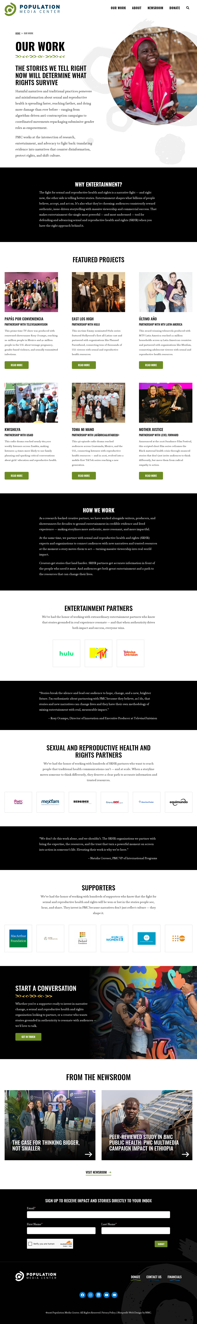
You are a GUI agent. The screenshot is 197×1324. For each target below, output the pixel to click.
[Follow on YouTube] (106, 1295)
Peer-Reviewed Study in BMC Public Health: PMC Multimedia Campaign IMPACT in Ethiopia (144, 1142)
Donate (135, 1277)
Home (17, 33)
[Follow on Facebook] (82, 1295)
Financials (175, 1277)
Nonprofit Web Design (130, 1312)
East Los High (83, 318)
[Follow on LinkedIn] (98, 1295)
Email (31, 1208)
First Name (34, 1224)
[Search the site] (187, 9)
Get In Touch (28, 1037)
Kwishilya (12, 429)
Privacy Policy (109, 1312)
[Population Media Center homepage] (32, 9)
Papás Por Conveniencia (24, 318)
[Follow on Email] (114, 1295)
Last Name (109, 1224)
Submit (161, 1244)
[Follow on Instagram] (90, 1295)
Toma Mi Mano (83, 429)
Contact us (153, 1277)
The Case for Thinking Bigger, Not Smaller (46, 1145)
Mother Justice (151, 429)
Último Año (148, 318)
